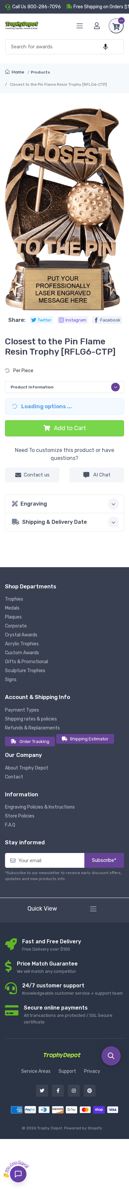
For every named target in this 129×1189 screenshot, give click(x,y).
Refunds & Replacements (32, 728)
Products (40, 72)
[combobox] (64, 46)
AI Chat (101, 475)
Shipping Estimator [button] (89, 738)
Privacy (92, 1071)
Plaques (13, 617)
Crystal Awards (21, 635)
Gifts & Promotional (26, 662)
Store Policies (19, 816)
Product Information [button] (32, 387)
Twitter (45, 320)
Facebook (110, 320)
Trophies (14, 599)
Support (67, 1071)
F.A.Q (10, 825)
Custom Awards (22, 653)
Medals (12, 608)
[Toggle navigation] (93, 909)
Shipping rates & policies (31, 719)
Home (17, 72)
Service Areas (36, 1071)
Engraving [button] (34, 504)
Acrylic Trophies (22, 644)
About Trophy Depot (26, 768)
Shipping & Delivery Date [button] (54, 522)
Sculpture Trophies (25, 670)
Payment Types (22, 710)
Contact (14, 777)
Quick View (42, 908)
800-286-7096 (44, 7)
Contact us (37, 475)
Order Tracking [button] (34, 741)
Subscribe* (104, 860)
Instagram (75, 320)
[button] (105, 46)
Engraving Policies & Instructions (40, 807)
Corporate (16, 626)
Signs (11, 679)
